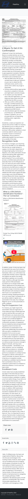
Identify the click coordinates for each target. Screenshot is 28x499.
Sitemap (3, 494)
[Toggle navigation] (25, 4)
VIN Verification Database (12, 66)
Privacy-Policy (10, 494)
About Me (5, 449)
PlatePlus (16, 4)
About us (18, 494)
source (8, 235)
